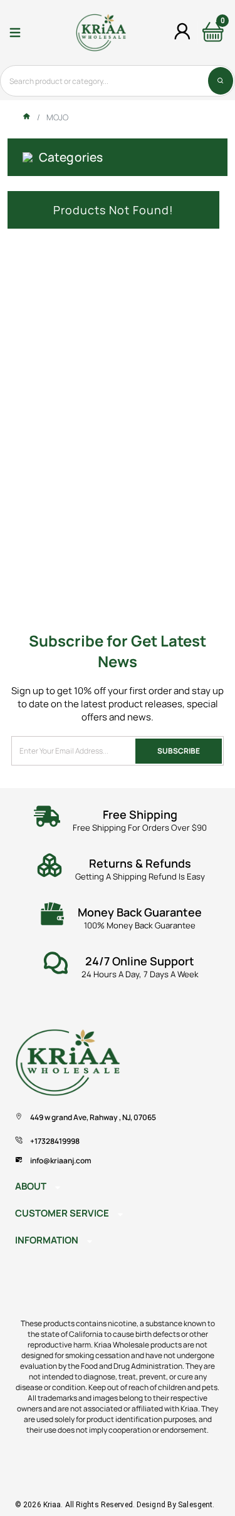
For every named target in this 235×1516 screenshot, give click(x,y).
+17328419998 (55, 1141)
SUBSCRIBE (178, 750)
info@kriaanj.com (60, 1160)
